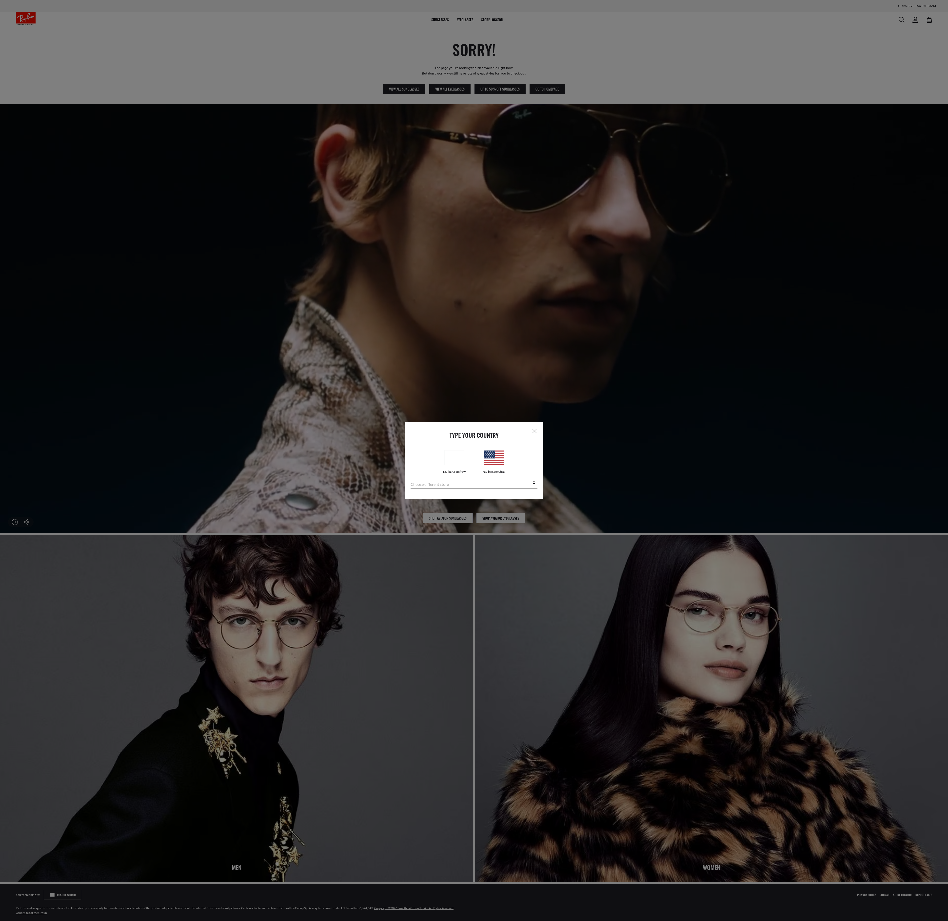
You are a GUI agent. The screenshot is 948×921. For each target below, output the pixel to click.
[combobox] (474, 483)
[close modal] (534, 431)
